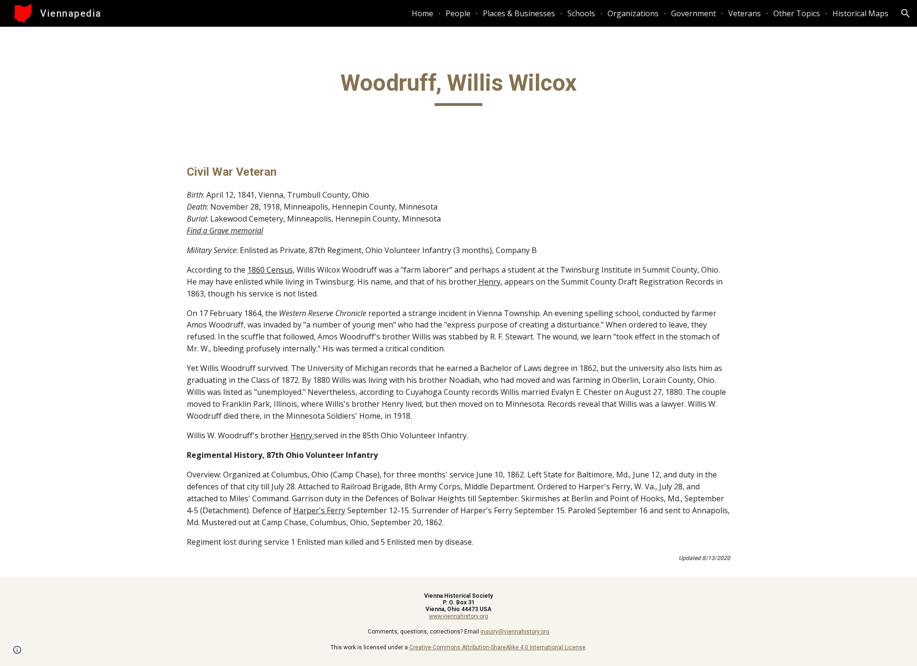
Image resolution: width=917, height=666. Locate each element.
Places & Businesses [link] (519, 13)
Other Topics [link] (796, 13)
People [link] (458, 13)
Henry (489, 281)
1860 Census (270, 269)
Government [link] (693, 13)
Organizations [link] (633, 13)
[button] (905, 13)
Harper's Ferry (319, 510)
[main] (458, 87)
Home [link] (422, 13)
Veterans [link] (744, 13)
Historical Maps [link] (860, 13)
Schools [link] (581, 13)
